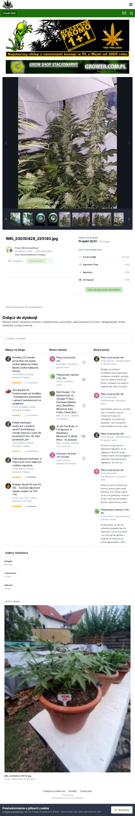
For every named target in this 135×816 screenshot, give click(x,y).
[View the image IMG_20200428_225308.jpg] (101, 219)
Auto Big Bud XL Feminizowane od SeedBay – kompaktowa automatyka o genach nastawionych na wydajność (26, 397)
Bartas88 (61, 364)
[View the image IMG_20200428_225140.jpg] (65, 219)
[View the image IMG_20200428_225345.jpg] (119, 219)
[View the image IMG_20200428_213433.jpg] (28, 219)
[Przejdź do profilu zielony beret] (52, 455)
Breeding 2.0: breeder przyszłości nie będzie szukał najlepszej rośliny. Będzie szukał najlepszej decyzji (25, 364)
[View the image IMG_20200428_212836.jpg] (40, 219)
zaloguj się (107, 321)
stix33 (59, 381)
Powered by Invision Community (67, 798)
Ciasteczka (86, 791)
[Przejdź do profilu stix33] (52, 376)
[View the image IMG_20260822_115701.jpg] (67, 688)
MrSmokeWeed (30, 248)
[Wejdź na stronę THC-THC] (67, 38)
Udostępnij (16, 261)
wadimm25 (16, 779)
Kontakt (73, 791)
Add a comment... (17, 338)
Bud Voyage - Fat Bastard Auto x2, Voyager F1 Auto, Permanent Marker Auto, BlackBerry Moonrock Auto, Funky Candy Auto (66, 402)
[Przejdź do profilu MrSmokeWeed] (9, 249)
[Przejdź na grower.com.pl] (67, 66)
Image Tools (118, 202)
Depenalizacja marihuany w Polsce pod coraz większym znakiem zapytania (27, 462)
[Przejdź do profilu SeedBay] (8, 391)
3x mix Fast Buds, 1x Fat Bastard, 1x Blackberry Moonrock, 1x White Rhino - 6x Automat (67, 433)
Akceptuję (123, 809)
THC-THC (24, 498)
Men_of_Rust (62, 415)
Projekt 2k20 (88, 241)
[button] (6, 219)
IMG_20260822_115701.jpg (17, 776)
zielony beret (63, 460)
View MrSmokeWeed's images (30, 254)
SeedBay (23, 407)
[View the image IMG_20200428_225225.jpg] (81, 219)
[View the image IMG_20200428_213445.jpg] (15, 219)
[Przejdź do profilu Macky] (8, 359)
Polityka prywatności (54, 791)
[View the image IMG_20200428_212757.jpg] (52, 219)
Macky (22, 374)
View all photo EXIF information (104, 289)
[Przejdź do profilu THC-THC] (8, 486)
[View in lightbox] (67, 143)
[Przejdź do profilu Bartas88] (52, 359)
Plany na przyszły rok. (112, 357)
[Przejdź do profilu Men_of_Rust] (52, 393)
